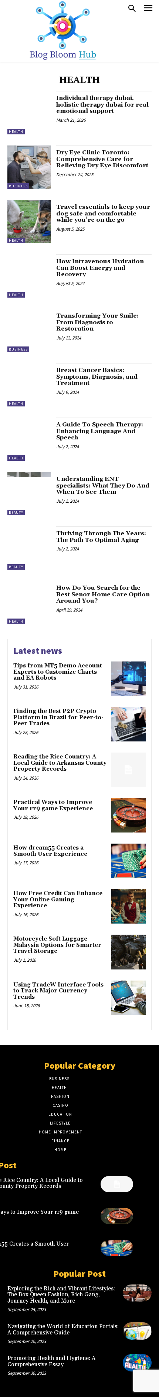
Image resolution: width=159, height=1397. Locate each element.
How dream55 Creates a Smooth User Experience (50, 851)
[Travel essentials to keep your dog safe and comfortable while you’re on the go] (29, 221)
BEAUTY (16, 512)
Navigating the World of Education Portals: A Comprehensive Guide (63, 1329)
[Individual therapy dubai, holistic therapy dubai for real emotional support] (29, 112)
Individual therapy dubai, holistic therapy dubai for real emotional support (102, 104)
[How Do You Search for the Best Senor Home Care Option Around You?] (29, 602)
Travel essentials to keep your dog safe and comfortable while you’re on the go (103, 213)
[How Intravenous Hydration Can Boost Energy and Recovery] (29, 276)
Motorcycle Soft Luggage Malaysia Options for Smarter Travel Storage (57, 945)
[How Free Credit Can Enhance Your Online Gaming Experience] (128, 906)
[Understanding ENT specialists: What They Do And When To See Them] (29, 493)
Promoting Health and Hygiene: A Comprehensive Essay (51, 1361)
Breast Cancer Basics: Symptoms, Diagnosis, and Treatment (97, 376)
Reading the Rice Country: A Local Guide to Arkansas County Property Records (59, 763)
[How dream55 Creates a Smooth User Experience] (128, 861)
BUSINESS (18, 186)
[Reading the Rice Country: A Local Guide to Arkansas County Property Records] (128, 770)
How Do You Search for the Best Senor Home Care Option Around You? (103, 594)
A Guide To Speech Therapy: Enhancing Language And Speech (99, 431)
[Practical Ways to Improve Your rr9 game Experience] (128, 815)
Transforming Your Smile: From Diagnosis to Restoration (97, 322)
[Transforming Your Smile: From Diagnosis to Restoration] (29, 330)
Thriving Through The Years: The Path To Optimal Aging (101, 537)
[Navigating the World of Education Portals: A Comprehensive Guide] (137, 1331)
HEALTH (16, 131)
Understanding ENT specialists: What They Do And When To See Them (102, 485)
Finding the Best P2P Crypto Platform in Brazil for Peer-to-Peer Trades (58, 717)
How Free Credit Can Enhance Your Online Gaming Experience (57, 899)
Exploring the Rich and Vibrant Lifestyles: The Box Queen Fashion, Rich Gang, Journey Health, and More (61, 1294)
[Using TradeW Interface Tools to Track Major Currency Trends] (128, 998)
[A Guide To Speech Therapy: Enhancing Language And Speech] (29, 439)
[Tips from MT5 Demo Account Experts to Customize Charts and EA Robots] (128, 678)
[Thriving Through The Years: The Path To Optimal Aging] (29, 548)
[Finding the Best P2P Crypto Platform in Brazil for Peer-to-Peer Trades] (128, 724)
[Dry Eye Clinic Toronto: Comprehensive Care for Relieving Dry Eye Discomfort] (29, 167)
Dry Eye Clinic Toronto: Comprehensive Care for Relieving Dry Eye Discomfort (102, 159)
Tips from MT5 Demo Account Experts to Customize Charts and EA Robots (57, 671)
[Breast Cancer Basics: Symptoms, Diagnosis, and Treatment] (29, 384)
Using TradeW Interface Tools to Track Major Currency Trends (58, 991)
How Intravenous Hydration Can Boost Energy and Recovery (100, 268)
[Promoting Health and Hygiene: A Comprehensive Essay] (137, 1362)
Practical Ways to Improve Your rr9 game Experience (53, 805)
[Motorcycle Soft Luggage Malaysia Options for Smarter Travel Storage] (128, 952)
